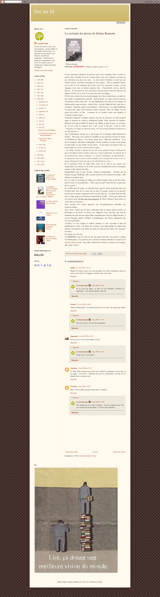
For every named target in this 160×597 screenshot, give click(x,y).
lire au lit (44, 11)
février (41, 148)
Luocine (73, 304)
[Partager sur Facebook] (99, 254)
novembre (42, 105)
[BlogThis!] (94, 254)
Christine (73, 368)
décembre (42, 102)
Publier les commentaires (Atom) (85, 456)
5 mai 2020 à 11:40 (97, 402)
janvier (41, 151)
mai (40, 124)
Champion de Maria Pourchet (45, 139)
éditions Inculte (76, 242)
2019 (39, 155)
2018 (39, 158)
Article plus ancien (119, 452)
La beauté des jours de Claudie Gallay (51, 238)
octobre (41, 108)
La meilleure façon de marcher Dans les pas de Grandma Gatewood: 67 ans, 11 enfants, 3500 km (47, 192)
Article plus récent (71, 452)
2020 (39, 99)
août (40, 114)
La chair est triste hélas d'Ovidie (52, 202)
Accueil (95, 452)
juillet (41, 118)
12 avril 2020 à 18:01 (84, 304)
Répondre (73, 276)
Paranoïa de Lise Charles (51, 214)
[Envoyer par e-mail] (92, 254)
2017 (39, 161)
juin (40, 121)
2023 (39, 89)
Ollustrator (85, 582)
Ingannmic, (74, 336)
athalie (72, 267)
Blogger (99, 582)
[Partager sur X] (97, 254)
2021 (39, 96)
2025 (39, 83)
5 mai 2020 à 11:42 (97, 285)
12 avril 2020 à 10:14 (83, 268)
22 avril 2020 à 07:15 (85, 368)
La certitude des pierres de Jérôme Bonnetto (47, 134)
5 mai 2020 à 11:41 (97, 319)
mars (41, 144)
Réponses (76, 281)
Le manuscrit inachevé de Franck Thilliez (51, 177)
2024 (39, 86)
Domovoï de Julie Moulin (46, 130)
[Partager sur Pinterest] (101, 254)
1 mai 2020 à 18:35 (84, 386)
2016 (39, 164)
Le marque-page (82, 285)
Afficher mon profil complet (43, 70)
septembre (42, 111)
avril (40, 127)
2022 (39, 92)
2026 (39, 80)
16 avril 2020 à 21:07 (86, 336)
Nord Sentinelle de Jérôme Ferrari (51, 227)
